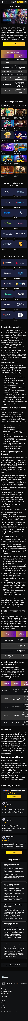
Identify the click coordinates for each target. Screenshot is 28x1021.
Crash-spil (16, 105)
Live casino (10, 105)
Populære (3, 105)
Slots (23, 105)
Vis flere (14, 852)
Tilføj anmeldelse (14, 796)
